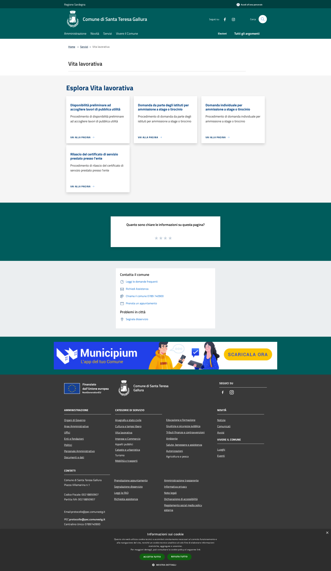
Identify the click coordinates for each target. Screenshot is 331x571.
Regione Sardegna (74, 4)
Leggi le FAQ (121, 493)
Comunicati (223, 426)
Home (71, 47)
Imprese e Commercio (127, 439)
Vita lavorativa (123, 432)
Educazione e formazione (180, 420)
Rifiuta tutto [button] (179, 556)
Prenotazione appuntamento (131, 480)
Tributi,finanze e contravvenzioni (185, 432)
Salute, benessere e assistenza (184, 445)
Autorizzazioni (174, 451)
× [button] (327, 533)
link (198, 549)
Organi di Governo (74, 420)
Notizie (221, 420)
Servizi (84, 47)
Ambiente (172, 438)
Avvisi (220, 432)
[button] (165, 565)
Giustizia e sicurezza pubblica (183, 426)
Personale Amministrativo (79, 451)
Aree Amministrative (76, 426)
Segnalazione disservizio (128, 487)
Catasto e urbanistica (127, 450)
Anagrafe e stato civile (128, 420)
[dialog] (165, 550)
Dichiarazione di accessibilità (181, 499)
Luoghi (221, 449)
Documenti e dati (74, 457)
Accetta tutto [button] (152, 556)
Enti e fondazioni (74, 439)
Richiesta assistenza (126, 499)
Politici (68, 445)
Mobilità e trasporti (126, 461)
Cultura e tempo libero (128, 426)
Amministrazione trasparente (181, 480)
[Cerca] (263, 19)
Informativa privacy (175, 487)
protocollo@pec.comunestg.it (87, 519)
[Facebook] (223, 19)
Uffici (67, 432)
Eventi (221, 456)
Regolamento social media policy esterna (183, 507)
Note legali (170, 493)
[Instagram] (232, 19)
